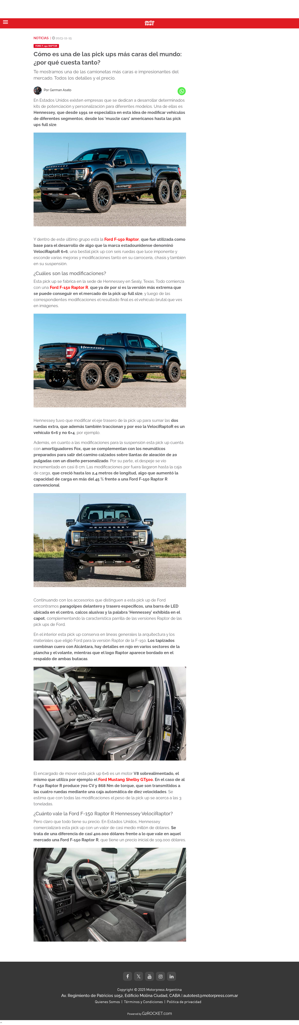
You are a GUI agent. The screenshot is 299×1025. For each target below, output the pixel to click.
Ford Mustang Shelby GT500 (125, 779)
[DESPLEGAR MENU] (5, 22)
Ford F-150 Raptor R (69, 287)
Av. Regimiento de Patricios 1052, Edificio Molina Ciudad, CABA (120, 995)
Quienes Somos (107, 1001)
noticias (41, 38)
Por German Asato (57, 90)
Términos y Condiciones (143, 1001)
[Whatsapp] (182, 91)
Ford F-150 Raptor (46, 46)
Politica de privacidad (184, 1001)
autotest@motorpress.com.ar (210, 995)
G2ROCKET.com (157, 1013)
